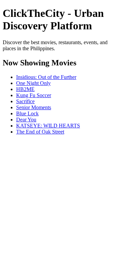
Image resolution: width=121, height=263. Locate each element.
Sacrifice (25, 101)
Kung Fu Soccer (33, 95)
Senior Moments (33, 107)
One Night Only (33, 83)
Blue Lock (27, 113)
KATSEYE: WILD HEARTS (48, 125)
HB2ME (25, 89)
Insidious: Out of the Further (46, 77)
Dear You (26, 119)
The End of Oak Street (40, 132)
